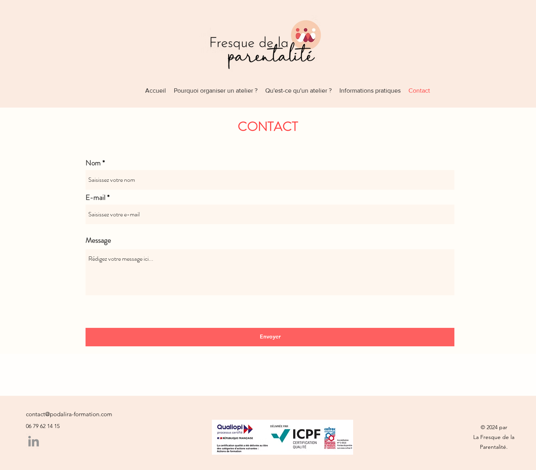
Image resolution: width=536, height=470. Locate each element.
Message (98, 240)
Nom (93, 162)
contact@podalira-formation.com (69, 414)
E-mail (96, 197)
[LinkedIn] (33, 441)
